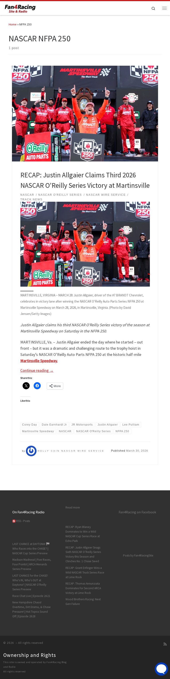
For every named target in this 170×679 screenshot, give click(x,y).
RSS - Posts (22, 521)
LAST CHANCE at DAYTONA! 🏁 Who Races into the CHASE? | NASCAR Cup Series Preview (31, 548)
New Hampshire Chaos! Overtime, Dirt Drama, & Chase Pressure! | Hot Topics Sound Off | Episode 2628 (31, 609)
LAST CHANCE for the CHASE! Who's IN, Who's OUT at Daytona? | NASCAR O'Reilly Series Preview (30, 582)
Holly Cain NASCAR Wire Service (71, 451)
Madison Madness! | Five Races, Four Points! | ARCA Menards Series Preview (31, 564)
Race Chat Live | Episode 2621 (31, 596)
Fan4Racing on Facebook (137, 512)
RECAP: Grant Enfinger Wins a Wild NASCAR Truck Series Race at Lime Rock (85, 572)
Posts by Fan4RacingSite (138, 555)
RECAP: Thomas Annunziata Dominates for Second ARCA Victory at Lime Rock (83, 588)
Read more (73, 507)
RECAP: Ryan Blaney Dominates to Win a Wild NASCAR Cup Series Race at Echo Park (83, 534)
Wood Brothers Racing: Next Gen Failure (83, 601)
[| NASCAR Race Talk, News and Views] (20, 7)
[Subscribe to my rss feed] (165, 644)
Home (13, 24)
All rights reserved (14, 671)
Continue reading (37, 370)
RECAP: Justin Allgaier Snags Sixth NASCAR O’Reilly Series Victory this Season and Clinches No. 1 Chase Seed (83, 554)
